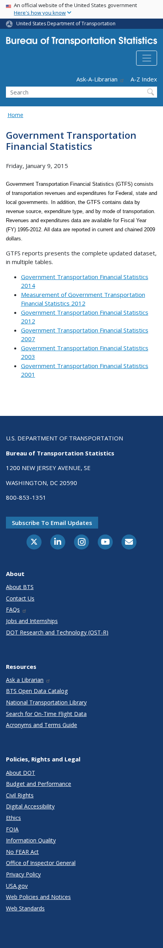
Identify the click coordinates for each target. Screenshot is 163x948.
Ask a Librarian (25, 680)
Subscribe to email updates (52, 523)
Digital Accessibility (30, 806)
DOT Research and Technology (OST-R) (57, 632)
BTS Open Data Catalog (37, 691)
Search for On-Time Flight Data (46, 714)
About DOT (20, 772)
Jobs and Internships (32, 621)
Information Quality (31, 840)
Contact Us (20, 598)
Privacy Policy (23, 874)
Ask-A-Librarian (97, 79)
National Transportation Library (46, 702)
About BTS (20, 587)
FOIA (12, 829)
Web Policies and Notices (38, 897)
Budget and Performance (38, 783)
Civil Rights (20, 795)
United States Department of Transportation (66, 23)
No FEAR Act (22, 851)
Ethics (13, 817)
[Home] (81, 43)
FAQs (13, 609)
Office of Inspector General (41, 863)
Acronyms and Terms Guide (41, 725)
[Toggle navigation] (146, 58)
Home (15, 115)
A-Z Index (144, 79)
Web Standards (25, 908)
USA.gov (17, 885)
